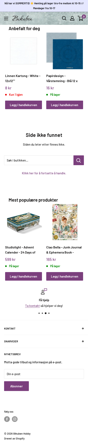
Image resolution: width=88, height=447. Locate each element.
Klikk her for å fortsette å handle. (44, 173)
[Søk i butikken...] (78, 160)
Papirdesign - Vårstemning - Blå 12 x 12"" (62, 78)
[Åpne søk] (64, 18)
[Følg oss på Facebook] (7, 419)
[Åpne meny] (6, 18)
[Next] (78, 66)
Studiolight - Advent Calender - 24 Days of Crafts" (20, 249)
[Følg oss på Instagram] (15, 419)
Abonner (16, 386)
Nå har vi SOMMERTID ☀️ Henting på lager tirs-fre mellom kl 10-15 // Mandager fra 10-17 (44, 6)
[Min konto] (72, 18)
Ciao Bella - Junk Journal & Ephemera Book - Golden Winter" (64, 249)
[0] (80, 18)
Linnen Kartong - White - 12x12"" (22, 78)
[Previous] (9, 66)
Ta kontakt (32, 306)
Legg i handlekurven (23, 105)
